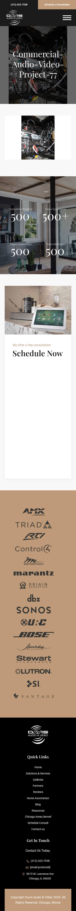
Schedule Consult (38, 822)
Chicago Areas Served (38, 816)
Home (38, 767)
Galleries (38, 779)
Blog (38, 804)
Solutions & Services (38, 773)
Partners (38, 785)
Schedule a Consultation (57, 4)
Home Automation (38, 798)
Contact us (38, 829)
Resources (38, 810)
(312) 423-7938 (19, 4)
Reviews (38, 791)
